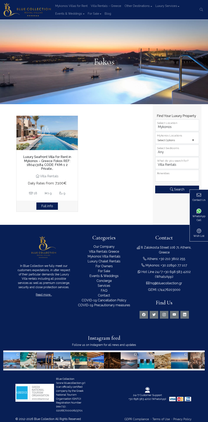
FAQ (104, 290)
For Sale (104, 271)
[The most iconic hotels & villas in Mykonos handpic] (78, 360)
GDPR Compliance (136, 419)
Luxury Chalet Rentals (104, 261)
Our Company (104, 247)
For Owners (104, 266)
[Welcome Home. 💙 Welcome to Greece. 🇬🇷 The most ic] (45, 360)
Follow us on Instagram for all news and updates (104, 344)
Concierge (104, 281)
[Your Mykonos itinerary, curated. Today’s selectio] (28, 360)
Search (178, 189)
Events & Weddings (104, 276)
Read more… (44, 294)
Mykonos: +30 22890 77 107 (166, 265)
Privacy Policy (182, 419)
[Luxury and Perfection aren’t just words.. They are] (62, 360)
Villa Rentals (48, 176)
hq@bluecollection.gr (166, 283)
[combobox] (177, 176)
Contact (104, 295)
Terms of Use (161, 419)
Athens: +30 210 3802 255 (165, 259)
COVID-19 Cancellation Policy (104, 300)
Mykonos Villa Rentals (104, 256)
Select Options (166, 140)
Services (104, 286)
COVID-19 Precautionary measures (104, 305)
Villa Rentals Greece (104, 251)
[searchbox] (157, 177)
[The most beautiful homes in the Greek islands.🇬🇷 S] (11, 360)
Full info (47, 206)
